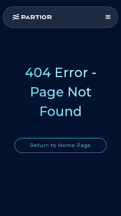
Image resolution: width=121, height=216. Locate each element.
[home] (55, 17)
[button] (108, 17)
